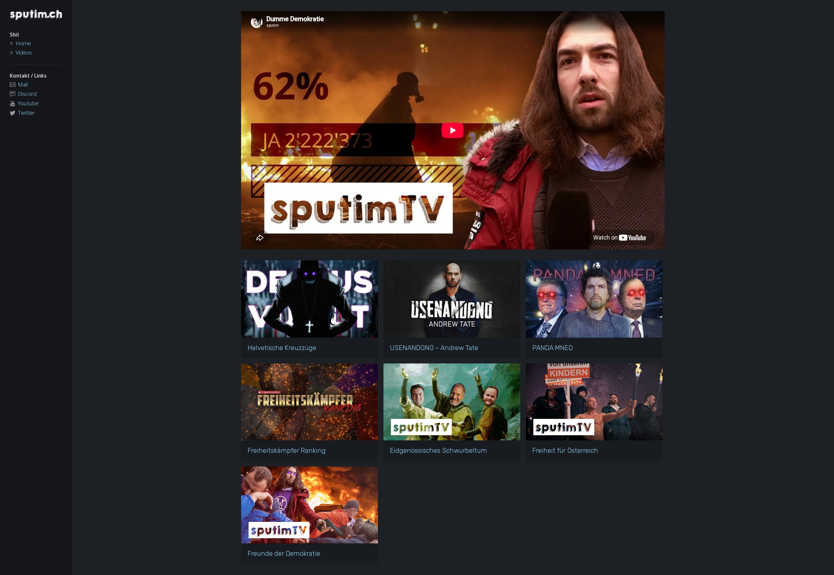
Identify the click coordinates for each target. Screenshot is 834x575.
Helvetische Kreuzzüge (282, 348)
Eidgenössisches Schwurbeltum (438, 450)
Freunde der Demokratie (284, 553)
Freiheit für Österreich (565, 450)
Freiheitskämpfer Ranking (287, 450)
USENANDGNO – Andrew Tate (434, 348)
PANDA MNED (552, 348)
